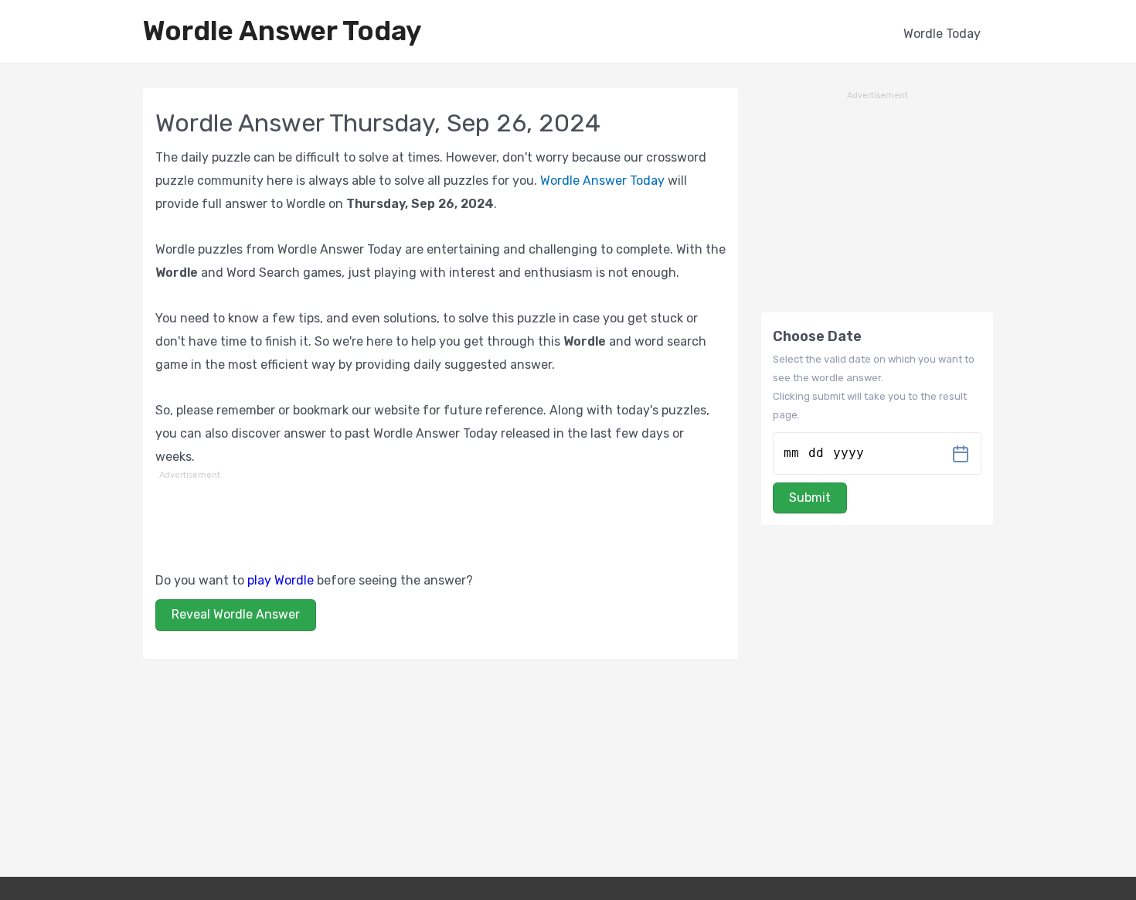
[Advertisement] (440, 519)
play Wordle (280, 580)
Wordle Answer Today (282, 31)
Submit (810, 497)
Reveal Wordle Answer (236, 614)
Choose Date (817, 336)
